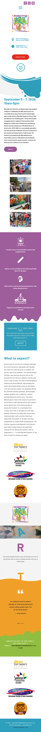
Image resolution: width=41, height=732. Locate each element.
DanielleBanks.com (20, 727)
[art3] (20, 226)
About (10, 149)
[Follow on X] (29, 3)
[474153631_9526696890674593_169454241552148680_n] (20, 174)
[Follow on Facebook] (25, 3)
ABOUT (20, 343)
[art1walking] (20, 191)
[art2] (20, 209)
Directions (20, 57)
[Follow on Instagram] (33, 3)
